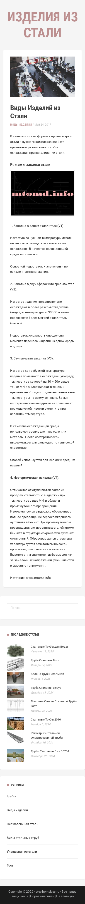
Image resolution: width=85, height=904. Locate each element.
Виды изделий (21, 124)
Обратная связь (42, 896)
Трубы (11, 796)
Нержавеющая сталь (22, 824)
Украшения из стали (22, 851)
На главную (65, 896)
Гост (10, 865)
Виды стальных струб (23, 838)
